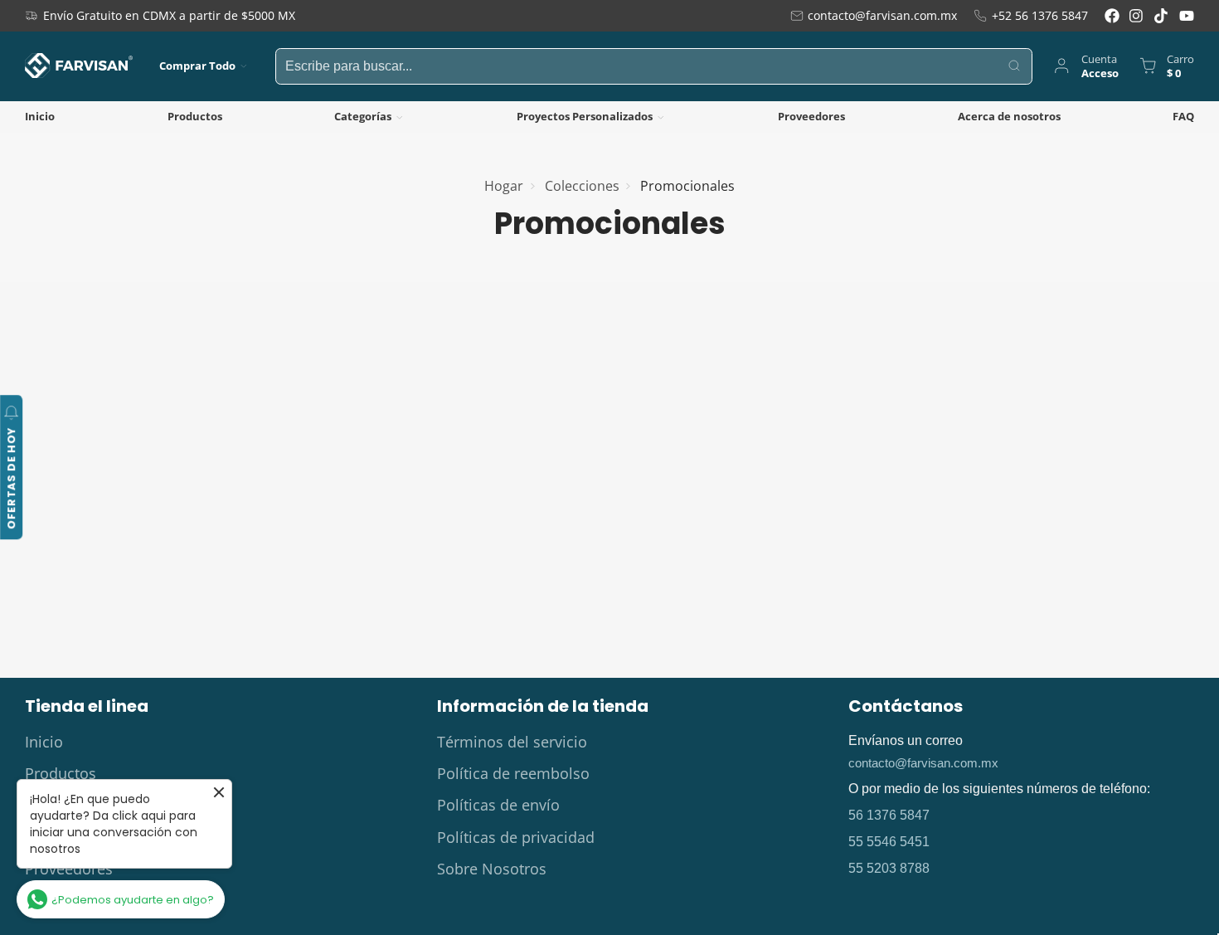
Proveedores (811, 116)
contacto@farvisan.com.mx (882, 15)
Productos (195, 116)
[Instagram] (1136, 15)
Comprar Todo (197, 65)
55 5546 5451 (889, 842)
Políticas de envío (498, 805)
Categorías (362, 116)
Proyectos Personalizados (585, 116)
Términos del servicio (512, 742)
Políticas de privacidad (516, 837)
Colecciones (582, 186)
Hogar (503, 186)
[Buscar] (1015, 66)
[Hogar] (79, 65)
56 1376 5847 (889, 815)
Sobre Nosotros (491, 869)
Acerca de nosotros (1009, 116)
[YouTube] (1186, 15)
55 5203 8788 (889, 868)
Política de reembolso (513, 773)
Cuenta (1085, 66)
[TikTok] (1161, 15)
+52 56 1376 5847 (1040, 15)
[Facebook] (1112, 15)
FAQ (1183, 116)
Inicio (40, 116)
